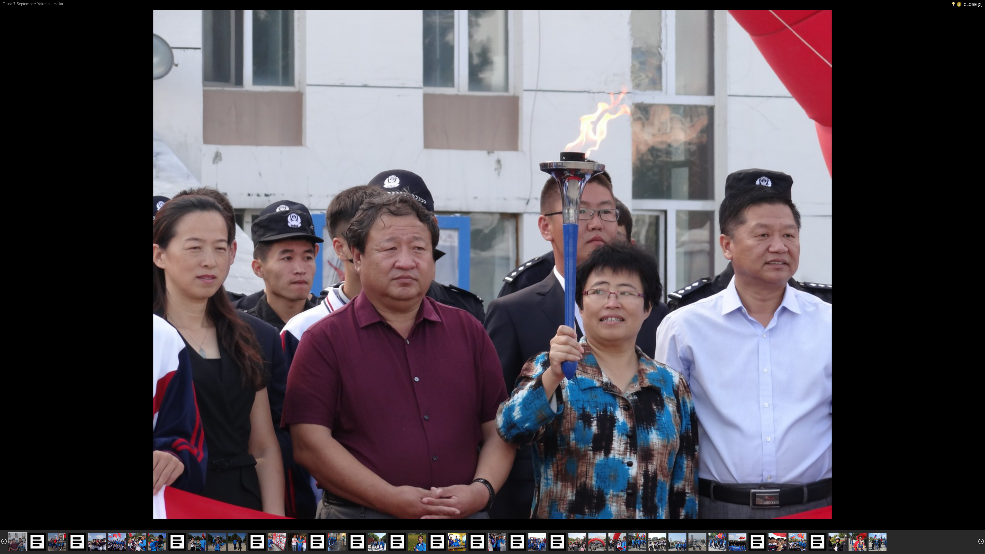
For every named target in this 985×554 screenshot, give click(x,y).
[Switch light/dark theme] (953, 4)
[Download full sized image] (959, 4)
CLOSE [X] (973, 4)
